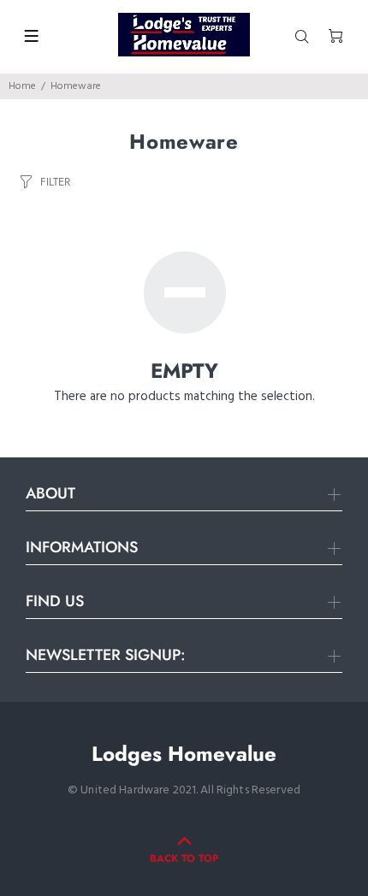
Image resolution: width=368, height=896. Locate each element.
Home (22, 86)
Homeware (75, 86)
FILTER (55, 182)
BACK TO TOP (184, 858)
